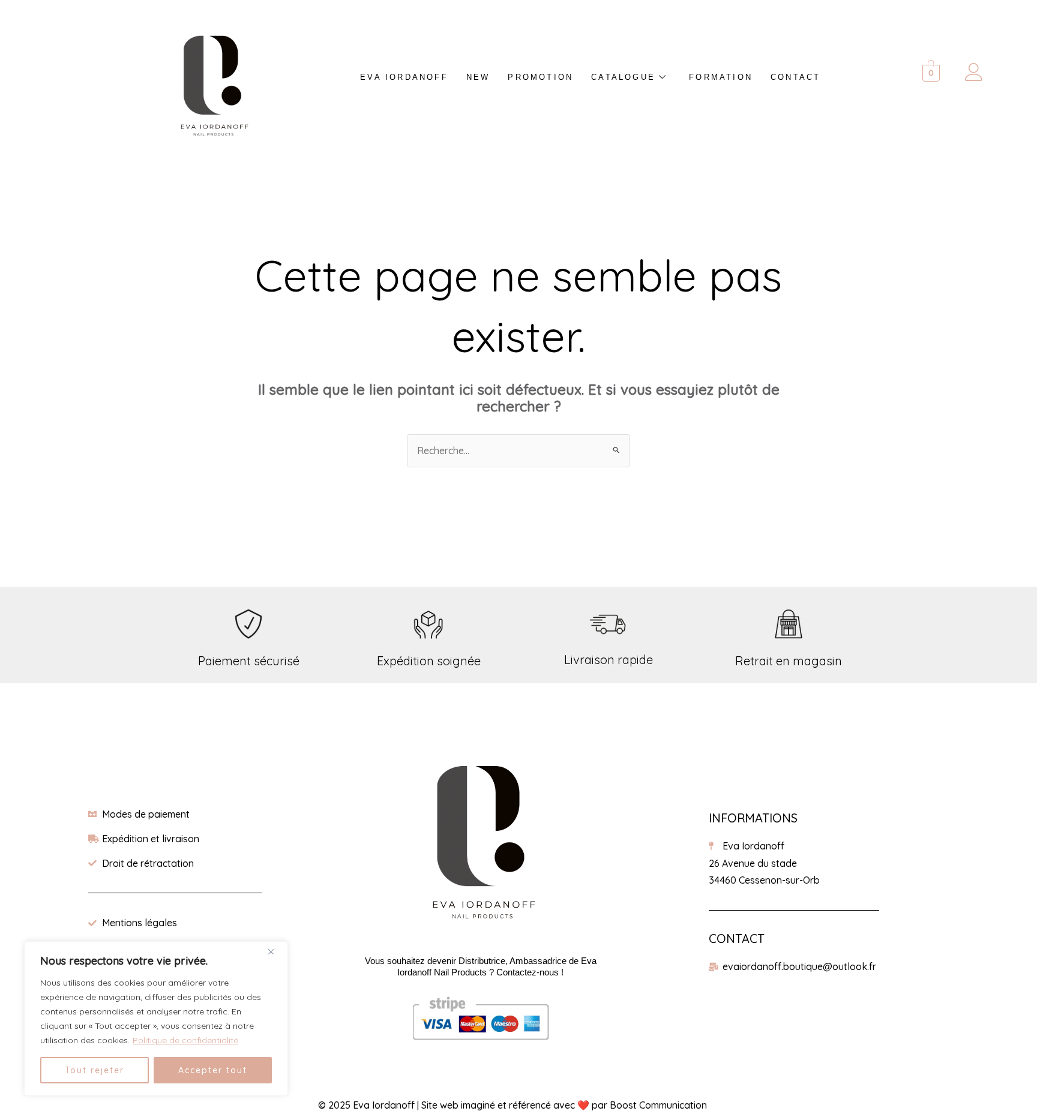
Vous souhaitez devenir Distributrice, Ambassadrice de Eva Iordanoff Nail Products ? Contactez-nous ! (481, 966)
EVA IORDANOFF (404, 77)
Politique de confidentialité (185, 1040)
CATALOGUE (623, 77)
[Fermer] (275, 951)
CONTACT (795, 77)
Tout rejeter (94, 1070)
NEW (478, 77)
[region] (156, 1018)
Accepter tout (212, 1070)
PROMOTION (540, 77)
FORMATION (721, 77)
